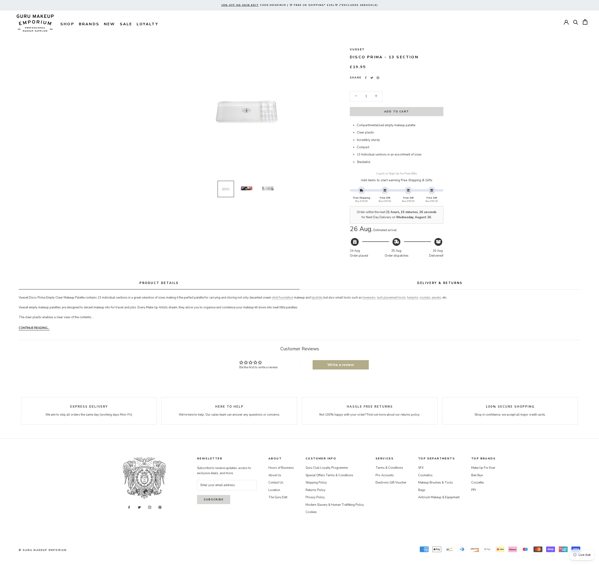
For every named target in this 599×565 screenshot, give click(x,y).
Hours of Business (281, 468)
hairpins (412, 297)
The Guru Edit (277, 497)
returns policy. (410, 415)
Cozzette (477, 482)
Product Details (159, 283)
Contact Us (275, 482)
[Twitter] (371, 77)
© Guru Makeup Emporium (43, 550)
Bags (421, 490)
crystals (425, 297)
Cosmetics (425, 475)
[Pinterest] (377, 77)
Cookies (311, 512)
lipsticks (317, 297)
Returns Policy (315, 490)
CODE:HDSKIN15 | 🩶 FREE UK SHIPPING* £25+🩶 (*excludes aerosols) (299, 5)
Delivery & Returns (440, 283)
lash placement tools (391, 297)
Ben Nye (477, 475)
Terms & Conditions (389, 468)
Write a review (340, 364)
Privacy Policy (315, 497)
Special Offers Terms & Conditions (329, 475)
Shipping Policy (316, 482)
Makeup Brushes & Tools (435, 482)
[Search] (575, 21)
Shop (67, 24)
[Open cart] (585, 22)
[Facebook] (365, 77)
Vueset (357, 49)
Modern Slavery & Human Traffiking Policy (335, 505)
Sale (126, 24)
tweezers (369, 297)
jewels (436, 297)
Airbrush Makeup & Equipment (439, 497)
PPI (473, 490)
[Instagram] (149, 507)
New (109, 24)
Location (274, 490)
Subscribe (213, 499)
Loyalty (147, 24)
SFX (421, 468)
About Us (274, 475)
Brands (89, 24)
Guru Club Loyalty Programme (327, 468)
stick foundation (282, 297)
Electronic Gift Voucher (391, 482)
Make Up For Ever (483, 468)
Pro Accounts (385, 475)
